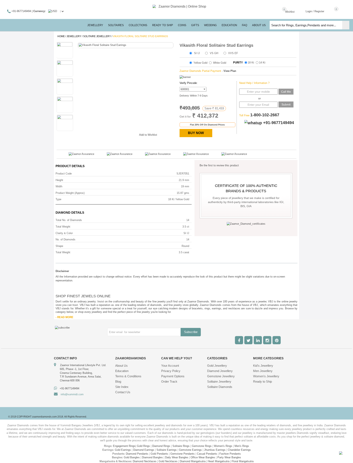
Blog (118, 381)
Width (59, 186)
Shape (59, 246)
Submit (286, 104)
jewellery (95, 25)
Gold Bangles (132, 457)
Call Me (286, 91)
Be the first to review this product (219, 165)
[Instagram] (267, 340)
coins (182, 25)
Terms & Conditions (128, 376)
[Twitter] (248, 340)
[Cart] (330, 11)
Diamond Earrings (143, 449)
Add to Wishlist (148, 134)
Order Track (169, 381)
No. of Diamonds (65, 239)
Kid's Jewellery (263, 365)
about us (259, 25)
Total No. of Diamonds (69, 220)
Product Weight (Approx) (70, 192)
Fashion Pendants (230, 453)
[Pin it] (132, 134)
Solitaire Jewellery (97, 36)
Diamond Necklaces (144, 461)
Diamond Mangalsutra (193, 461)
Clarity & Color (64, 233)
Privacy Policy (170, 371)
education (229, 25)
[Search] (345, 25)
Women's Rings (223, 445)
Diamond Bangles (152, 457)
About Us (121, 365)
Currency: (39, 11)
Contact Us (122, 392)
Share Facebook (107, 134)
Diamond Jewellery (220, 371)
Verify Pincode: (189, 82)
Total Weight (63, 226)
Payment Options (172, 376)
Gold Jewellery (217, 365)
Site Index (121, 387)
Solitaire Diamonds (219, 387)
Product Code (64, 173)
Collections (138, 25)
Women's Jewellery (266, 376)
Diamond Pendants (137, 453)
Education (121, 371)
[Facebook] (239, 340)
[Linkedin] (258, 340)
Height (59, 180)
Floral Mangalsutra (243, 461)
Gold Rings (143, 445)
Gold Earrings (123, 449)
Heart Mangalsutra (218, 461)
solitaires (116, 25)
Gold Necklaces (168, 461)
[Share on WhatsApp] (123, 134)
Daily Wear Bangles (176, 457)
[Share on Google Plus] (115, 134)
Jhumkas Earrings (215, 449)
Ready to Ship (162, 25)
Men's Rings (242, 445)
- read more (64, 317)
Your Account (170, 365)
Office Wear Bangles (203, 457)
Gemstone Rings (202, 445)
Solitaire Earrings (166, 449)
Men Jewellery (263, 371)
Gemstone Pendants (182, 453)
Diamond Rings (161, 445)
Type (58, 199)
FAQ (244, 25)
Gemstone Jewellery (221, 376)
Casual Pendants (207, 453)
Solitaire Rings (181, 445)
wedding (210, 25)
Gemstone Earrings (190, 449)
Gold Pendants (159, 453)
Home (61, 36)
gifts (195, 25)
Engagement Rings (124, 445)
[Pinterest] (277, 340)
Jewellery (74, 36)
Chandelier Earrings (239, 449)
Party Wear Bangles (229, 457)
